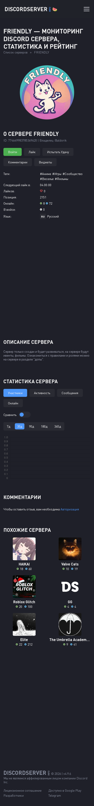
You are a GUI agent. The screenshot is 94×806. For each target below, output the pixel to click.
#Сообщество (73, 174)
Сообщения (70, 393)
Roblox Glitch (24, 602)
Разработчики (13, 795)
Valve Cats (70, 564)
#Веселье (47, 179)
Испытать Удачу (58, 152)
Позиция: (10, 197)
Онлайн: (9, 203)
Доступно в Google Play (64, 790)
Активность (42, 393)
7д (8, 426)
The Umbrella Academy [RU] (70, 639)
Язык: (7, 216)
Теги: (6, 174)
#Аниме (45, 174)
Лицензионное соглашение (22, 790)
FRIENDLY (41, 52)
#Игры (56, 174)
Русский (53, 216)
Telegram (54, 795)
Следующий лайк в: (17, 185)
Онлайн (13, 403)
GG (70, 602)
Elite (24, 639)
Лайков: (9, 191)
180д (44, 426)
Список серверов (15, 52)
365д (57, 426)
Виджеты (45, 162)
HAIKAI (24, 564)
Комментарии (17, 162)
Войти (12, 152)
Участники (15, 393)
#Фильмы (61, 179)
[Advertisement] (47, 281)
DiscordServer (31, 9)
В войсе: (9, 209)
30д (19, 426)
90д (31, 426)
